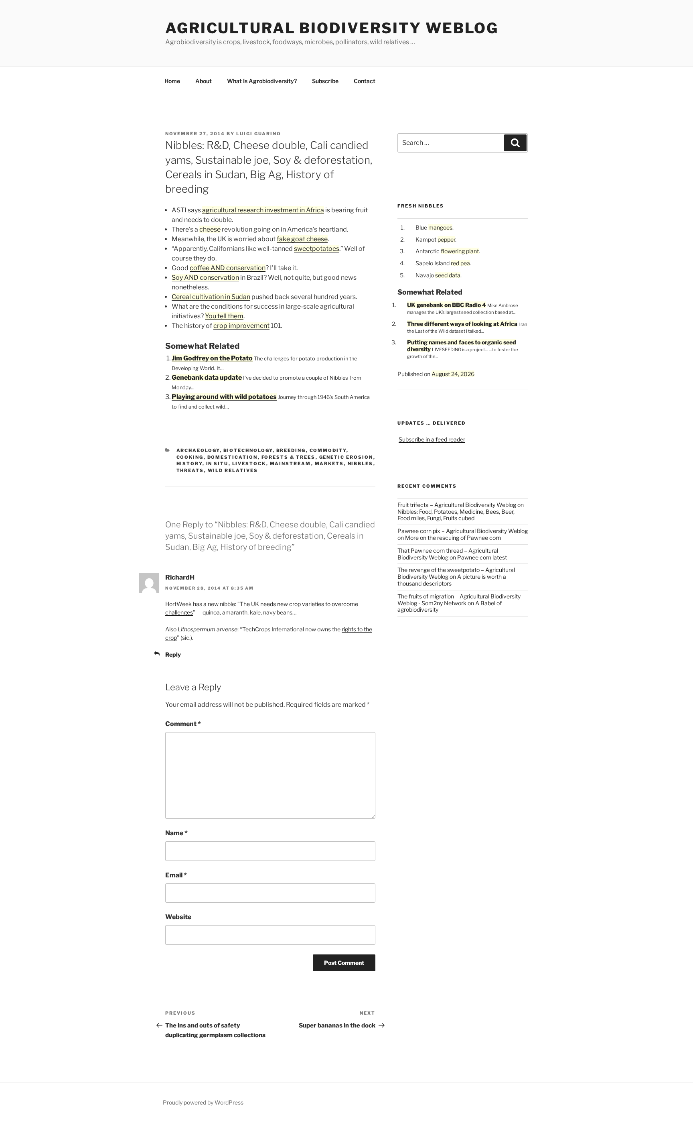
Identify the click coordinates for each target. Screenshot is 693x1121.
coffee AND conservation (227, 268)
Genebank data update (207, 377)
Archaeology (198, 450)
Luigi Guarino (258, 133)
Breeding (291, 450)
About (203, 80)
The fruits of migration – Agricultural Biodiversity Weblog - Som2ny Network (459, 599)
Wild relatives (233, 470)
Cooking (190, 457)
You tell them (224, 316)
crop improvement (241, 326)
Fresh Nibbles (420, 206)
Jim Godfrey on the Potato (212, 358)
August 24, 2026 (453, 373)
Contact (364, 80)
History (189, 463)
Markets (329, 463)
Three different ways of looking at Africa (462, 323)
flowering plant (460, 251)
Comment (183, 724)
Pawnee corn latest (482, 557)
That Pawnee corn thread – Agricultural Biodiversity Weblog (447, 554)
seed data (447, 275)
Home (172, 80)
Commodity (328, 450)
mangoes (440, 227)
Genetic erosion (346, 457)
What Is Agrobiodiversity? (262, 80)
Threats (190, 470)
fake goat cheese (302, 239)
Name (176, 833)
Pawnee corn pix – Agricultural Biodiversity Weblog (462, 530)
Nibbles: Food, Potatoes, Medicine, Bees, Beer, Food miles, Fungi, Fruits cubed (456, 515)
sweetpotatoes (316, 248)
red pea (460, 263)
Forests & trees (288, 457)
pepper (446, 239)
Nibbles (360, 463)
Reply (173, 654)
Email (176, 875)
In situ (217, 463)
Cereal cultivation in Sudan (211, 297)
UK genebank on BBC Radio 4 (446, 304)
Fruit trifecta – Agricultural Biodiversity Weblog (456, 504)
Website (178, 917)
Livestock (249, 463)
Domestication (232, 457)
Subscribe (325, 80)
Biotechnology (248, 450)
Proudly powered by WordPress (203, 1102)
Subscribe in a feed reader (432, 439)
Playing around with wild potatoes (224, 397)
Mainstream (290, 463)
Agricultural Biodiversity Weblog (331, 28)
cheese (210, 229)
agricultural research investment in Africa (263, 210)
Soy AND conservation (205, 277)
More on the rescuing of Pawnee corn (453, 537)
